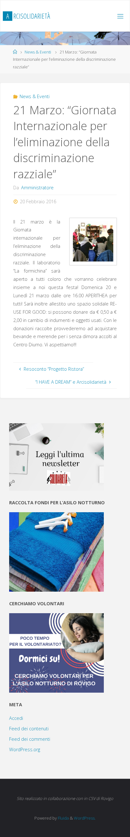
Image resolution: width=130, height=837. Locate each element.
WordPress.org (24, 749)
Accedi (16, 718)
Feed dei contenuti (29, 729)
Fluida (63, 818)
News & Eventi (38, 52)
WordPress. (85, 818)
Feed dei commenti (29, 739)
